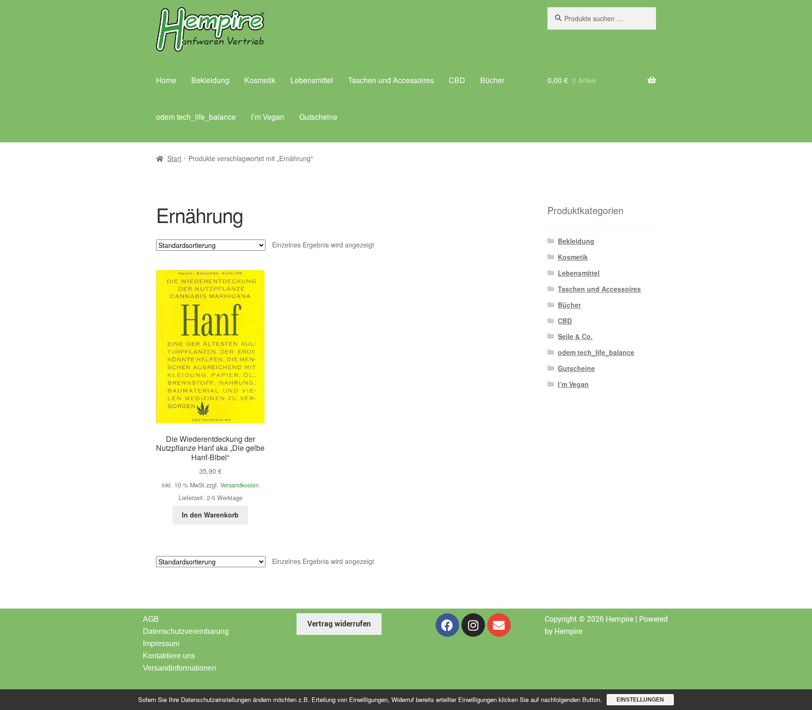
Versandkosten (239, 485)
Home (166, 80)
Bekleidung (210, 80)
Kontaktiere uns (169, 656)
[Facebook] (447, 625)
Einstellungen (640, 699)
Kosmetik (259, 80)
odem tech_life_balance (196, 116)
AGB (151, 619)
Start (174, 158)
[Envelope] (499, 625)
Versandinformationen (179, 668)
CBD (457, 80)
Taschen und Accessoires (391, 80)
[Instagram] (473, 625)
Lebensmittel (311, 80)
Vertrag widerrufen (339, 623)
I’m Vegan (267, 116)
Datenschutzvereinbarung (186, 631)
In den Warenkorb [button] (210, 514)
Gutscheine (318, 116)
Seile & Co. (575, 336)
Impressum (161, 644)
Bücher (492, 80)
